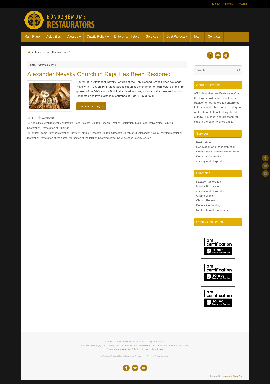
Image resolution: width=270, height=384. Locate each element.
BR (33, 117)
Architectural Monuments (58, 123)
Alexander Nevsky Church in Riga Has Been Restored (99, 74)
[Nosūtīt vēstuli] (265, 165)
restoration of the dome (54, 138)
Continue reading (89, 106)
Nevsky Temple (80, 133)
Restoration (33, 128)
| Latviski (228, 3)
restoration (33, 138)
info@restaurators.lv (124, 349)
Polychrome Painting (161, 123)
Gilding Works (205, 195)
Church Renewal (101, 123)
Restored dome (107, 138)
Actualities (37, 123)
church (35, 133)
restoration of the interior (83, 138)
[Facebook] (265, 158)
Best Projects (82, 123)
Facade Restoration (208, 181)
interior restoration (59, 133)
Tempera (226, 376)
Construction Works (208, 156)
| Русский (242, 3)
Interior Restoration (123, 123)
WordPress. (239, 376)
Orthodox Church (100, 133)
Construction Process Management (218, 151)
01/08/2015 (48, 117)
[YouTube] (265, 173)
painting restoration (171, 133)
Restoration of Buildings (55, 128)
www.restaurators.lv (153, 349)
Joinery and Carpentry (210, 161)
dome (44, 133)
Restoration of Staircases (212, 210)
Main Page (141, 123)
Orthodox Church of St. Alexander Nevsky (135, 133)
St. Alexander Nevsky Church (134, 138)
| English (215, 3)
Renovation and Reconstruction (216, 146)
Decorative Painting (208, 205)
